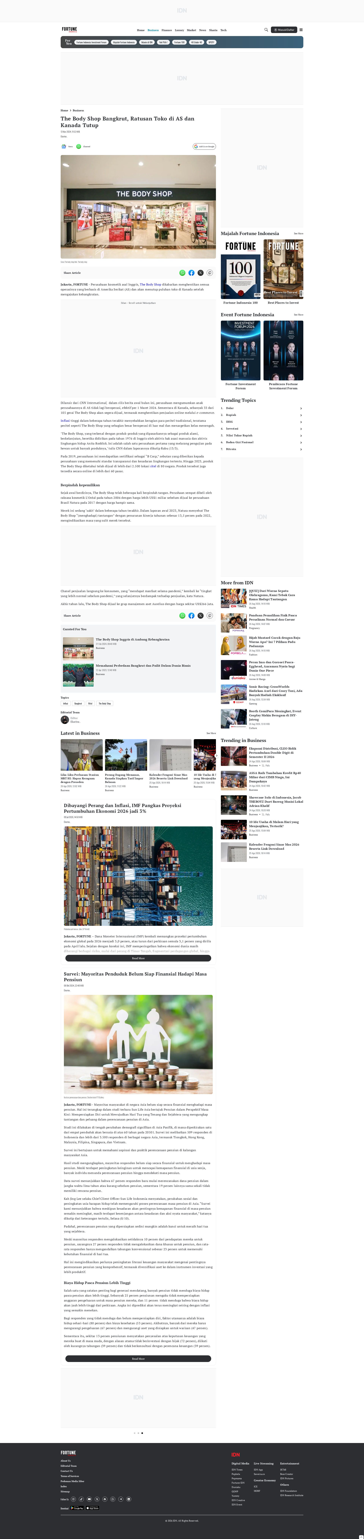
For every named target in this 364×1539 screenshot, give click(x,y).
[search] (266, 30)
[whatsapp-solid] (182, 273)
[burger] (301, 30)
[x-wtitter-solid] (201, 273)
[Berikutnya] (216, 755)
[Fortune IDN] (70, 30)
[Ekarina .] (65, 720)
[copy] (210, 273)
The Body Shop (150, 284)
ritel (153, 466)
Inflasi (65, 421)
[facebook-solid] (191, 273)
